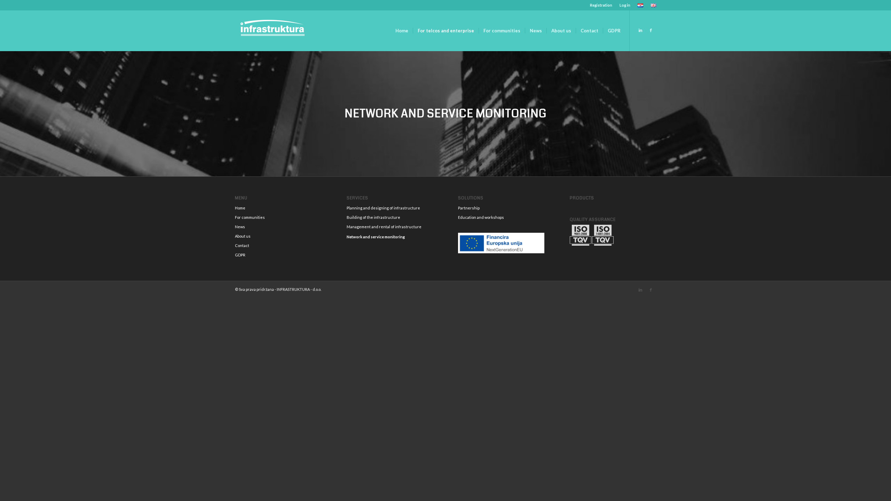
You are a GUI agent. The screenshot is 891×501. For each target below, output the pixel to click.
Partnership (469, 208)
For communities (250, 217)
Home (240, 208)
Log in (625, 5)
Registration (601, 5)
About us (243, 236)
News (240, 226)
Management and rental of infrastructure (384, 226)
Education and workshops (481, 217)
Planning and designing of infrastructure (383, 208)
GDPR (240, 255)
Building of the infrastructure (373, 217)
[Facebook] (651, 30)
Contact (242, 245)
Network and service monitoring (376, 236)
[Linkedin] (640, 30)
